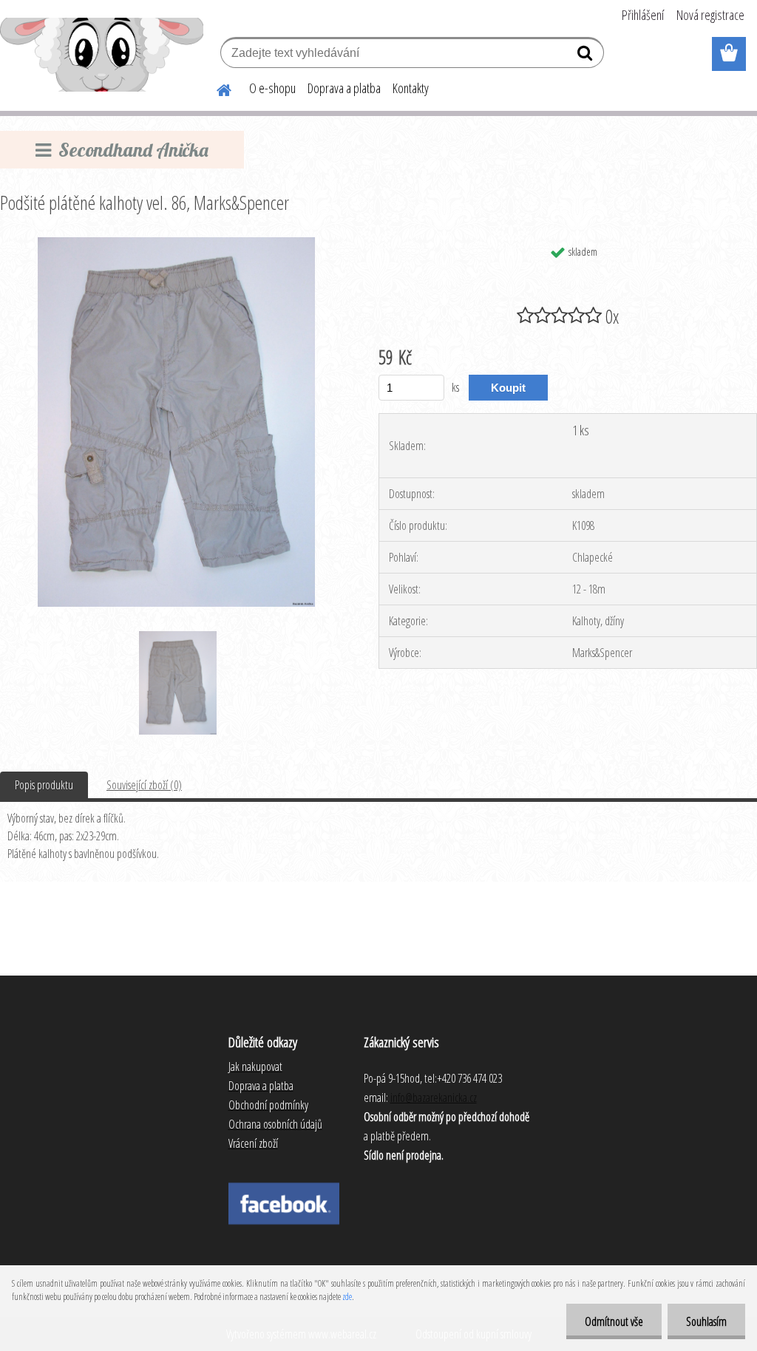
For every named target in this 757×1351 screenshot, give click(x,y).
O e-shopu (272, 88)
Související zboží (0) (144, 785)
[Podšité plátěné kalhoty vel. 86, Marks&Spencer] (176, 243)
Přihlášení (643, 15)
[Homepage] (215, 88)
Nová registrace (710, 15)
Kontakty (411, 88)
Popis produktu (44, 785)
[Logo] (101, 55)
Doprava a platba (344, 88)
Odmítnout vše (614, 1321)
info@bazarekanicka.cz (433, 1097)
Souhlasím (706, 1321)
